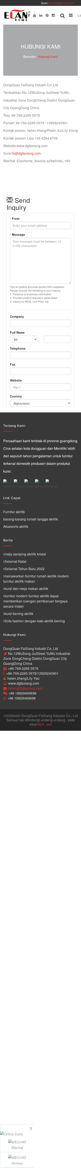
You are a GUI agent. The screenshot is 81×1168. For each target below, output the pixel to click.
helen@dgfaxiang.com (61, 3)
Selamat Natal (15, 561)
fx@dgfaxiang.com (26, 153)
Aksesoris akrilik (15, 526)
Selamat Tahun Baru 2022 (24, 568)
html (40, 724)
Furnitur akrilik (14, 511)
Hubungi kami (48, 56)
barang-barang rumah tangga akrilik (30, 519)
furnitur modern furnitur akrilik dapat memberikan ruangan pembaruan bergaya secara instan (35, 601)
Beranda (29, 56)
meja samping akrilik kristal (25, 554)
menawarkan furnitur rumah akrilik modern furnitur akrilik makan (36, 579)
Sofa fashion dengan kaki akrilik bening (35, 620)
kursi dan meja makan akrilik (26, 588)
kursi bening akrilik (19, 613)
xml (49, 724)
